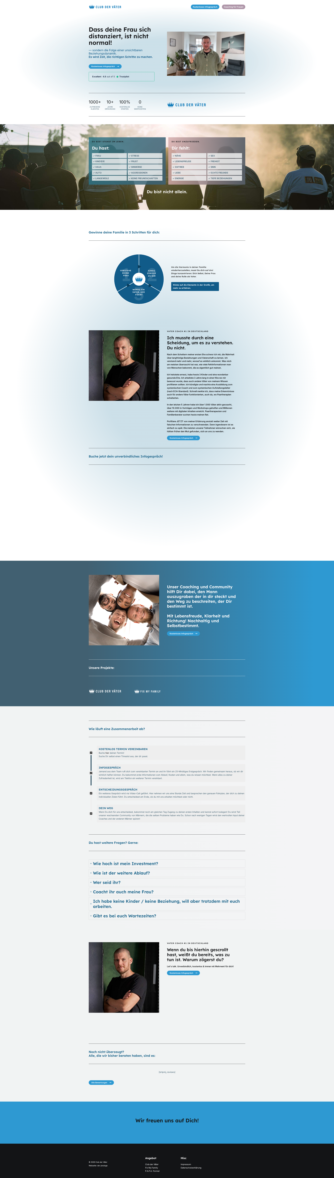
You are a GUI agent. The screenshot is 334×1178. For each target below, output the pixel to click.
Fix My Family (151, 1168)
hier (107, 753)
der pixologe (102, 1166)
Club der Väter (152, 1164)
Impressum (186, 1164)
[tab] (167, 863)
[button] (205, 7)
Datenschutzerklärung (191, 1168)
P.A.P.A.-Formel (152, 1171)
